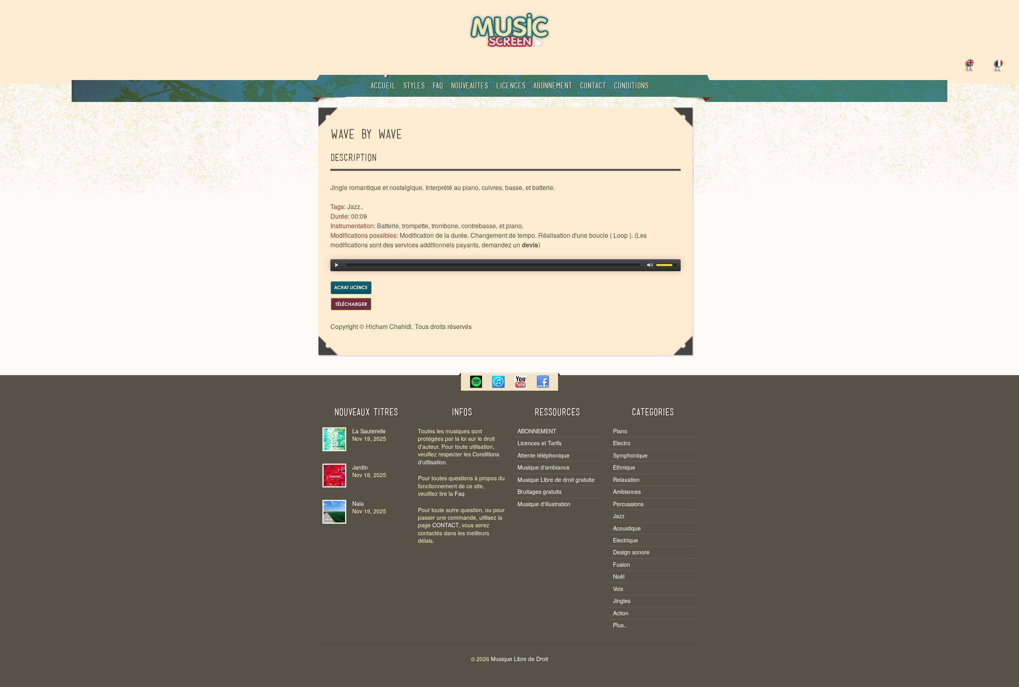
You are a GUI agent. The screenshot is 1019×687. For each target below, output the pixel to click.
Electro (622, 443)
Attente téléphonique (543, 455)
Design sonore (631, 552)
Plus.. (620, 625)
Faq (438, 86)
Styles (414, 86)
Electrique (625, 540)
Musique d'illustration (543, 504)
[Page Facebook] (543, 385)
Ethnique (624, 467)
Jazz (619, 516)
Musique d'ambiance (543, 467)
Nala (358, 503)
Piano (620, 431)
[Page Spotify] (476, 385)
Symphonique (630, 455)
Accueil (383, 86)
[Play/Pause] (337, 265)
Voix (618, 589)
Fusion (621, 564)
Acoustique (627, 528)
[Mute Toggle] (650, 265)
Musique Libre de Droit (519, 659)
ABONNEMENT (536, 431)
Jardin (360, 467)
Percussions (628, 504)
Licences (510, 86)
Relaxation (626, 479)
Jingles (622, 601)
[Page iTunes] (498, 385)
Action (621, 613)
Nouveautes (469, 86)
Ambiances (627, 491)
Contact (593, 86)
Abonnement (552, 86)
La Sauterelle (369, 431)
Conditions (631, 86)
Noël (619, 576)
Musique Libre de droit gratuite (556, 479)
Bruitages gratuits (539, 491)
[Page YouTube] (521, 385)
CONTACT (445, 525)
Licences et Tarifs (539, 443)
